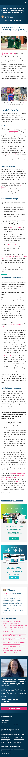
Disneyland (4, 53)
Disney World (12, 53)
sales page (18, 481)
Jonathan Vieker (8, 451)
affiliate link (3, 725)
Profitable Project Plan (7, 256)
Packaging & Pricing (18, 737)
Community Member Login (7, 718)
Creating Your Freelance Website (13, 20)
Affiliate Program (5, 720)
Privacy (2, 730)
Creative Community (5, 737)
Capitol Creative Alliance (19, 749)
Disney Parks (5, 55)
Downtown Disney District (9, 154)
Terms (7, 730)
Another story (8, 355)
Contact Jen (4, 722)
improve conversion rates (17, 473)
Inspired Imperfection (6, 750)
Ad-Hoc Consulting (18, 740)
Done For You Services (6, 742)
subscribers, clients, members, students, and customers (12, 477)
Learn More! (14, 538)
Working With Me (17, 742)
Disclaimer (12, 730)
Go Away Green (13, 131)
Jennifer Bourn (5, 2)
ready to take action (17, 424)
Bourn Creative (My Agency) (7, 749)
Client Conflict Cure (5, 739)
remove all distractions (15, 227)
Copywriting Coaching (6, 740)
